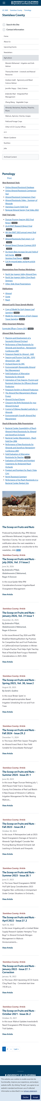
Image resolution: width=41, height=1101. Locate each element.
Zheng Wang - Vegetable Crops (16, 102)
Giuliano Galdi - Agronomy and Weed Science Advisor (19, 81)
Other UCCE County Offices (15, 127)
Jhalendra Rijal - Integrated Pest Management (16, 95)
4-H (5, 132)
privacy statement (30, 1091)
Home (6, 36)
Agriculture (8, 58)
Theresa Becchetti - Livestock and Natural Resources (20, 73)
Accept (35, 1097)
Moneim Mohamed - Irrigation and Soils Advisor (19, 64)
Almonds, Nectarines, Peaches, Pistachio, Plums (19, 109)
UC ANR (5, 10)
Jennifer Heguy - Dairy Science (16, 88)
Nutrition (7, 143)
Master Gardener (10, 137)
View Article (7, 594)
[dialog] (20, 1088)
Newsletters (8, 52)
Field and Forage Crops (13, 121)
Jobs (5, 148)
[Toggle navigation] (4, 3)
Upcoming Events (10, 47)
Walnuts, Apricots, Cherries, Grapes (18, 116)
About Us (7, 41)
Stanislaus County (16, 10)
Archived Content (10, 157)
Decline (25, 1097)
